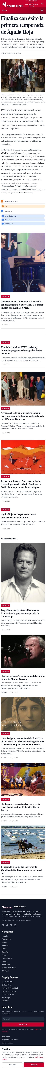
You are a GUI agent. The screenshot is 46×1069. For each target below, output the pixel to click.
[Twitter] (7, 925)
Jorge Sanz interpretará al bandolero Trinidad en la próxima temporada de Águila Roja (20, 613)
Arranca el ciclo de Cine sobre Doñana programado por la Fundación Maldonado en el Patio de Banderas (22, 416)
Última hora (6, 939)
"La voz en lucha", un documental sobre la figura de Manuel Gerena (22, 677)
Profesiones (6, 964)
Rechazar (12, 1065)
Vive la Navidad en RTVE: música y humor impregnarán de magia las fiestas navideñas (21, 350)
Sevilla (4, 942)
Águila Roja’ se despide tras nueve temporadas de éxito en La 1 (18, 515)
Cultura (4, 961)
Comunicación (7, 958)
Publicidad (6, 1036)
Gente (4, 949)
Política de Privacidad (10, 988)
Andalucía (5, 945)
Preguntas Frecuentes (10, 1040)
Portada (5, 936)
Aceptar (34, 1065)
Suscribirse (23, 1024)
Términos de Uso (8, 994)
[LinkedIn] (15, 925)
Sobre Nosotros (7, 982)
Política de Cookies (9, 991)
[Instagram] (11, 925)
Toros (4, 955)
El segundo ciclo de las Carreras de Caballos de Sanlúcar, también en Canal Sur (21, 870)
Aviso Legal (6, 997)
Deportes (5, 952)
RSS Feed (5, 971)
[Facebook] (3, 925)
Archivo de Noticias (9, 968)
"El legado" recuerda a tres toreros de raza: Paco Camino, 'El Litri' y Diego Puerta (20, 807)
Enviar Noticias (7, 1043)
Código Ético (6, 985)
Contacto (5, 1001)
